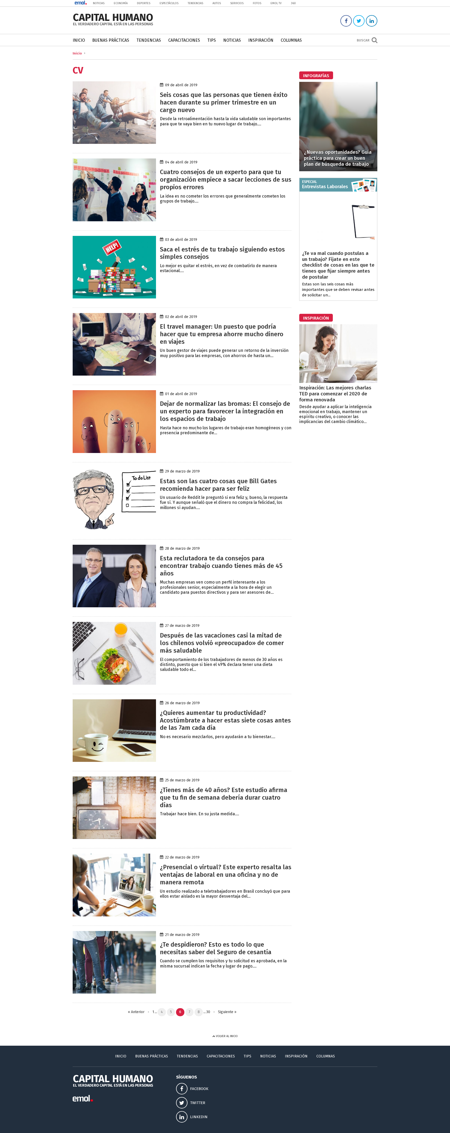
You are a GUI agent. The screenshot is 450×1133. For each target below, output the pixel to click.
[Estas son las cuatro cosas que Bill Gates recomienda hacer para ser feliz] (114, 528)
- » (223, 1012)
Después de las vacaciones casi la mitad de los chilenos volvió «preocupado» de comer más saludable (222, 643)
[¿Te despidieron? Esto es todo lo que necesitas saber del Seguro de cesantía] (114, 992)
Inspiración (260, 40)
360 (293, 3)
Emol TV (276, 3)
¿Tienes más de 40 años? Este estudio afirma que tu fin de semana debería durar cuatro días (223, 797)
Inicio (79, 40)
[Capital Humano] (113, 24)
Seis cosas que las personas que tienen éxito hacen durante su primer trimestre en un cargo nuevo (224, 102)
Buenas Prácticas (110, 40)
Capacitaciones (184, 40)
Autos (217, 3)
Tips (211, 40)
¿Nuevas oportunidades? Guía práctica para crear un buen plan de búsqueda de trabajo (338, 158)
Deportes (143, 3)
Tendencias (195, 3)
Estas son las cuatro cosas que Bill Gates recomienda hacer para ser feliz (218, 484)
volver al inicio (226, 1036)
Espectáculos (169, 3)
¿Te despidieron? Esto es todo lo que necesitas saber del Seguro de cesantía (215, 948)
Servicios (236, 3)
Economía (121, 3)
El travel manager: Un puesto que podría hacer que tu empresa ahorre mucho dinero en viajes (221, 334)
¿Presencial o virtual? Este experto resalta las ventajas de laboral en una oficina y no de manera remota (225, 874)
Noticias (98, 3)
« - (139, 1012)
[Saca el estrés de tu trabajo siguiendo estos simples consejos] (114, 297)
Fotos (257, 3)
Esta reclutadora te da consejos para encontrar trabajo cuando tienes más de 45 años (221, 566)
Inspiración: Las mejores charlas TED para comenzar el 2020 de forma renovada (335, 394)
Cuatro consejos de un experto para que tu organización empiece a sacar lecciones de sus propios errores (225, 179)
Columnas (291, 40)
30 (208, 1012)
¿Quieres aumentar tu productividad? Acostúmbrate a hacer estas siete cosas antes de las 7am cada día (225, 720)
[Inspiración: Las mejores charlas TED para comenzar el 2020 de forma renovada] (338, 381)
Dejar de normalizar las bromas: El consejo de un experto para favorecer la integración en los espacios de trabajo (225, 411)
